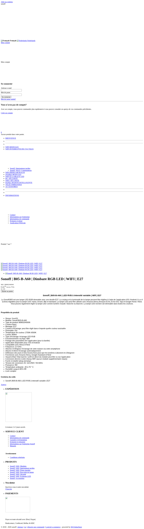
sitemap (20, 527)
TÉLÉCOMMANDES (13, 185)
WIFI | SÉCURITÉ (12, 181)
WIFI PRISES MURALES (15, 172)
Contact (12, 215)
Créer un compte (7, 113)
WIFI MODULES (12, 147)
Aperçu (3, 385)
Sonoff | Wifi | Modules (18, 466)
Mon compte (5, 43)
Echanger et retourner (17, 442)
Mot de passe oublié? (8, 99)
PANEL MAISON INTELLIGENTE (18, 183)
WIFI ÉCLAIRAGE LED (14, 176)
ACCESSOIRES (11, 187)
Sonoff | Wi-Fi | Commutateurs (21, 170)
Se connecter (6, 97)
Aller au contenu (7, 2)
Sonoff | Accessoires (17, 478)
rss (25, 527)
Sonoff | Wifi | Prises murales (20, 470)
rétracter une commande (35, 527)
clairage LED (26, 476)
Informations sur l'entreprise (20, 217)
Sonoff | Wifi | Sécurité (18, 474)
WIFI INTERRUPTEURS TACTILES (19, 149)
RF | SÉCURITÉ (11, 178)
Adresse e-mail (6, 88)
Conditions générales (17, 457)
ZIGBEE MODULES (13, 174)
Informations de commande (19, 219)
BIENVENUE (10, 138)
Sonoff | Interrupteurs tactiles (20, 168)
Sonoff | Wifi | (15, 468)
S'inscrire (8, 489)
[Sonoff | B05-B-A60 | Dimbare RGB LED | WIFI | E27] (21, 263)
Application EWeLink (18, 223)
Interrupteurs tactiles (27, 468)
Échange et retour (16, 221)
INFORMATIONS (12, 195)
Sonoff (32, 444)
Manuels (13, 446)
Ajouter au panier (7, 291)
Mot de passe (5, 92)
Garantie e (13, 440)
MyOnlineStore (76, 527)
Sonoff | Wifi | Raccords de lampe (22, 472)
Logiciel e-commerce (53, 527)
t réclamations (22, 440)
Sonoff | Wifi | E (15, 476)
